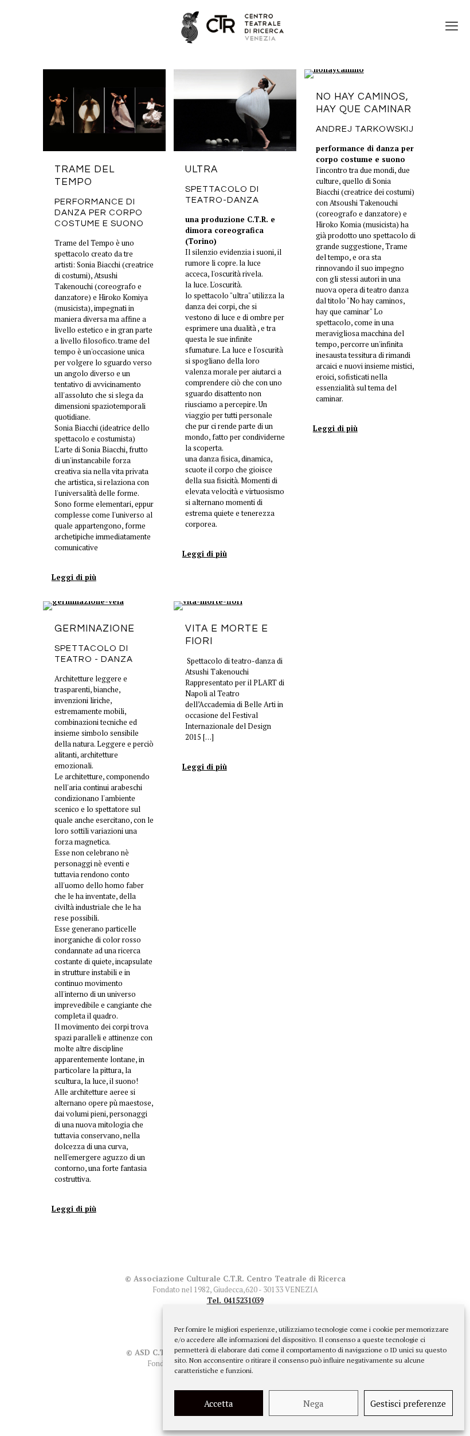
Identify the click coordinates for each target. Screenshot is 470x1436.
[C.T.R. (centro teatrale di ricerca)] (235, 26)
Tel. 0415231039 (235, 1300)
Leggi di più (74, 577)
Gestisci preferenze (408, 1403)
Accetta (218, 1403)
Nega (313, 1403)
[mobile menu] (451, 25)
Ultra (201, 169)
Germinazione (94, 629)
